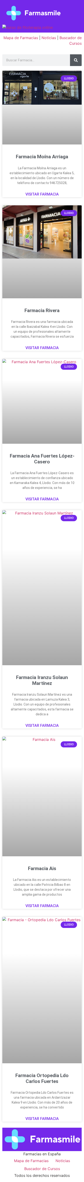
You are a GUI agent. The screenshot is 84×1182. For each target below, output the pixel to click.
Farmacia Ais (42, 868)
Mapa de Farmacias (21, 37)
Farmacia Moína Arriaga (42, 156)
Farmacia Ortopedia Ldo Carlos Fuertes (42, 1078)
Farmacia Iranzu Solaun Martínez (42, 680)
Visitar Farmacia (42, 194)
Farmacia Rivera (42, 310)
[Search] (76, 60)
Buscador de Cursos (42, 1168)
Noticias (49, 37)
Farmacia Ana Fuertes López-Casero (42, 459)
